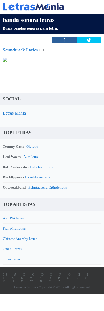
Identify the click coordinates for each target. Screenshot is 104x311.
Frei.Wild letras (14, 228)
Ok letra (32, 146)
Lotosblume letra (37, 177)
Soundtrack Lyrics (20, 50)
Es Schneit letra (41, 167)
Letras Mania (14, 113)
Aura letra (30, 157)
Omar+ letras (12, 249)
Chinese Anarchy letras (20, 239)
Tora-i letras (12, 259)
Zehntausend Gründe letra (47, 187)
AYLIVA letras (13, 218)
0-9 (5, 274)
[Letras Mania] (44, 6)
